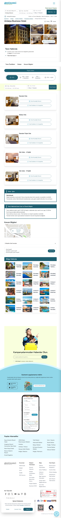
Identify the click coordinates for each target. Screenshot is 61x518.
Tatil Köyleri (36, 440)
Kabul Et (28, 509)
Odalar (19, 64)
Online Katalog (53, 472)
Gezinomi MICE (33, 486)
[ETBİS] (41, 508)
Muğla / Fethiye (51, 445)
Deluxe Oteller (51, 450)
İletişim (21, 468)
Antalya (21, 444)
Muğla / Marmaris (37, 451)
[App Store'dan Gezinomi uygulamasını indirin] (12, 383)
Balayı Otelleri (37, 445)
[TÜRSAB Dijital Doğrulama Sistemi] (48, 493)
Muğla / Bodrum (23, 451)
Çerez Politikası (43, 470)
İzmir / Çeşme (50, 440)
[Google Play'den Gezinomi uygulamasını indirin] (12, 387)
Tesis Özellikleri (10, 64)
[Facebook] (5, 494)
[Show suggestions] (17, 11)
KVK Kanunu (22, 475)
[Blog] (25, 494)
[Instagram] (9, 494)
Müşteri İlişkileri (33, 483)
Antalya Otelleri (19, 18)
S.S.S (20, 470)
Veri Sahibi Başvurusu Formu (31, 479)
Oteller (12, 18)
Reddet (7, 509)
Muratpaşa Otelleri (28, 18)
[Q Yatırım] (51, 508)
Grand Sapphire (8, 455)
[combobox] (9, 13)
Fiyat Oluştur (53, 87)
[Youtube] (15, 494)
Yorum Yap (51, 251)
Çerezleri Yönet (17, 509)
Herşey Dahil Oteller (24, 449)
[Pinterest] (22, 494)
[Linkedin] (18, 494)
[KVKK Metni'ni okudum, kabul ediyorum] (14, 361)
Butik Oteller (50, 442)
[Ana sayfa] (10, 3)
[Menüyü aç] (54, 3)
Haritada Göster (18, 231)
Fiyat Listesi (30, 70)
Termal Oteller (51, 447)
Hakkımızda (22, 465)
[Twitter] (12, 494)
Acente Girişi (52, 470)
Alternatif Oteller (37, 442)
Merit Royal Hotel (9, 448)
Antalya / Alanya (23, 447)
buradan (22, 505)
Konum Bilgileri (28, 64)
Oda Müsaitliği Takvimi (36, 101)
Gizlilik (20, 473)
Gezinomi (6, 18)
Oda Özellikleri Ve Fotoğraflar (36, 105)
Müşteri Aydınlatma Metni (32, 473)
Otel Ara (50, 12)
